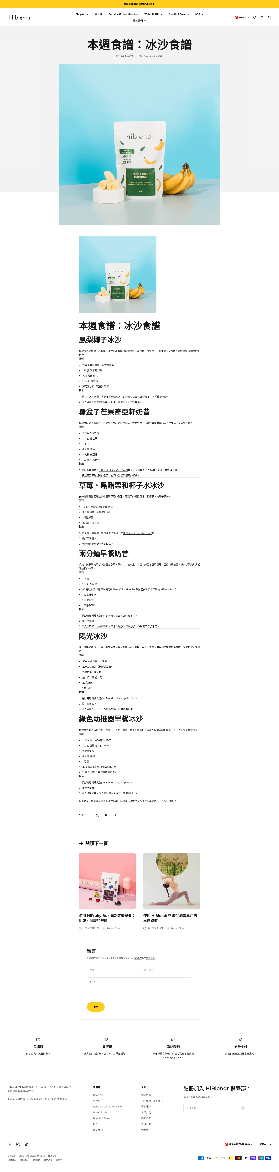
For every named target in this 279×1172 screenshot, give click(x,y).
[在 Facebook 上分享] (89, 815)
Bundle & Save (177, 14)
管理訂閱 (146, 1124)
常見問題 (146, 1094)
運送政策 (48, 1160)
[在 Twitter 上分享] (97, 815)
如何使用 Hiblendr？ (152, 1100)
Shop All (80, 14)
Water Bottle (151, 14)
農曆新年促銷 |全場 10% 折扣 (139, 4)
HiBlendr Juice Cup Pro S (135, 396)
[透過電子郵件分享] (114, 815)
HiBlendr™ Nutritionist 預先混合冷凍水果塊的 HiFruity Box (142, 589)
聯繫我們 (146, 1118)
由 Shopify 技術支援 (47, 1156)
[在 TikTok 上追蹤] (26, 1144)
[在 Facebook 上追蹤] (10, 1144)
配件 (197, 14)
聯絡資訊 (60, 1160)
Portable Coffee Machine (123, 14)
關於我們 (138, 20)
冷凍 (108, 666)
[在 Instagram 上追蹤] (18, 1144)
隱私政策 (138, 958)
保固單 (145, 1129)
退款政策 (12, 1160)
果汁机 (98, 14)
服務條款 (150, 958)
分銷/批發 (146, 1106)
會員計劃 (146, 1112)
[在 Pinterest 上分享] (106, 815)
